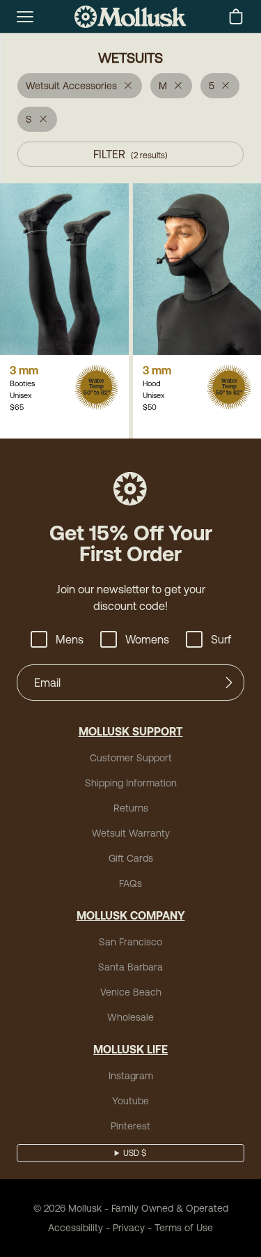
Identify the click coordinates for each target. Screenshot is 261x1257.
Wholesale (130, 1017)
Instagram (131, 1075)
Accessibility (75, 1227)
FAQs (130, 883)
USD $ (134, 1153)
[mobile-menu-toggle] (25, 17)
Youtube (130, 1100)
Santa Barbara (130, 967)
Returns (130, 808)
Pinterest (130, 1126)
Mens (70, 639)
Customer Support (131, 757)
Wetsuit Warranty (131, 833)
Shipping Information (131, 783)
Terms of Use (184, 1227)
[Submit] (229, 682)
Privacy (129, 1227)
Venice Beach (130, 992)
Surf (221, 639)
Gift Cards (131, 858)
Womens (147, 639)
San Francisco (130, 941)
